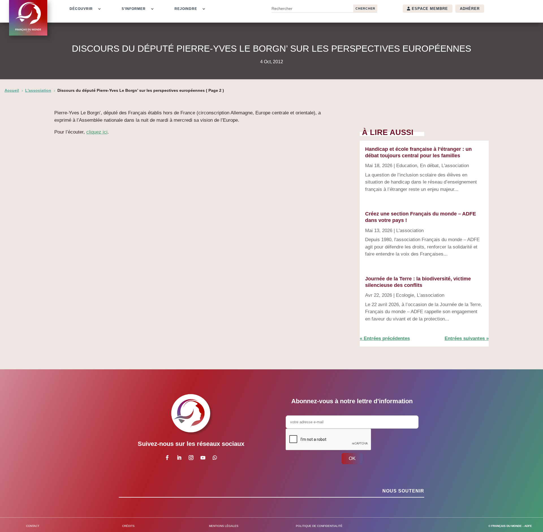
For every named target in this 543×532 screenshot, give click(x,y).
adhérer (470, 8)
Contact (32, 525)
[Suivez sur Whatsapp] (214, 458)
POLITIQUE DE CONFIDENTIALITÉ (319, 525)
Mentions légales (223, 525)
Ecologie (405, 295)
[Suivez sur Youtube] (203, 458)
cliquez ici (96, 132)
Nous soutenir (403, 491)
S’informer (134, 9)
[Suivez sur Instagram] (191, 458)
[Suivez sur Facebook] (167, 458)
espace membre (430, 8)
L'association (455, 165)
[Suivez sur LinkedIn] (179, 458)
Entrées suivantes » (467, 338)
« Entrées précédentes (385, 338)
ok (352, 458)
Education (406, 165)
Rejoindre (185, 9)
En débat (429, 165)
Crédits (128, 525)
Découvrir (81, 9)
